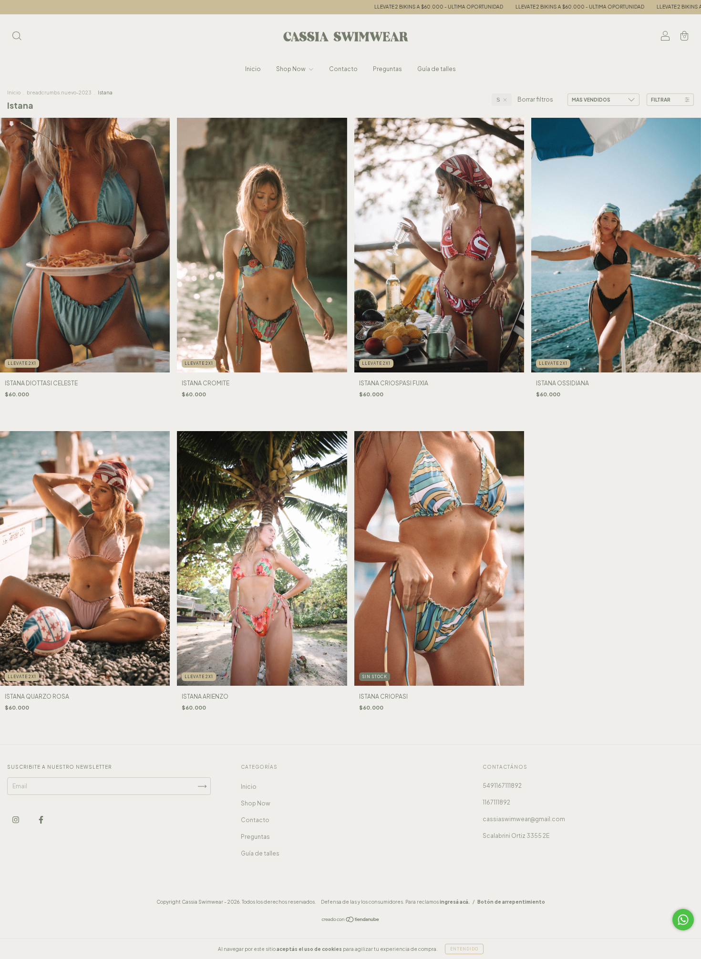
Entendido (464, 949)
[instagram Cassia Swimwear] (16, 820)
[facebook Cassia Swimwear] (41, 820)
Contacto (343, 68)
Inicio (253, 68)
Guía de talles (436, 68)
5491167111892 (502, 785)
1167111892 (496, 802)
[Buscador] (16, 37)
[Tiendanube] (351, 920)
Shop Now (291, 68)
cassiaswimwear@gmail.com (524, 819)
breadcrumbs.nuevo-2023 (59, 92)
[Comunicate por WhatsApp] (683, 919)
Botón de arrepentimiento (511, 902)
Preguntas (387, 68)
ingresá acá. (455, 902)
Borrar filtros (535, 99)
